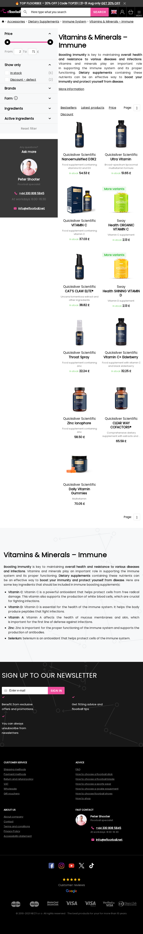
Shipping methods (15, 769)
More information (71, 89)
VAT (6, 784)
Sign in (56, 690)
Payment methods (15, 774)
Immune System (74, 21)
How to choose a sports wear (93, 784)
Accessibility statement (18, 836)
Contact (8, 821)
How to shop (83, 798)
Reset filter (29, 128)
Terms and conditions (17, 826)
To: (25, 51)
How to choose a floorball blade (95, 779)
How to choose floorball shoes (94, 793)
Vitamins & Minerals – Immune (111, 21)
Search (99, 12)
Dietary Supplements (43, 21)
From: (9, 51)
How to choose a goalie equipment (97, 788)
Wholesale (10, 788)
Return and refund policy (18, 779)
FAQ (78, 769)
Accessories (16, 21)
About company (13, 816)
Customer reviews (71, 885)
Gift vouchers (12, 793)
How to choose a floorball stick (94, 774)
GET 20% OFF (110, 3)
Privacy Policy (12, 831)
